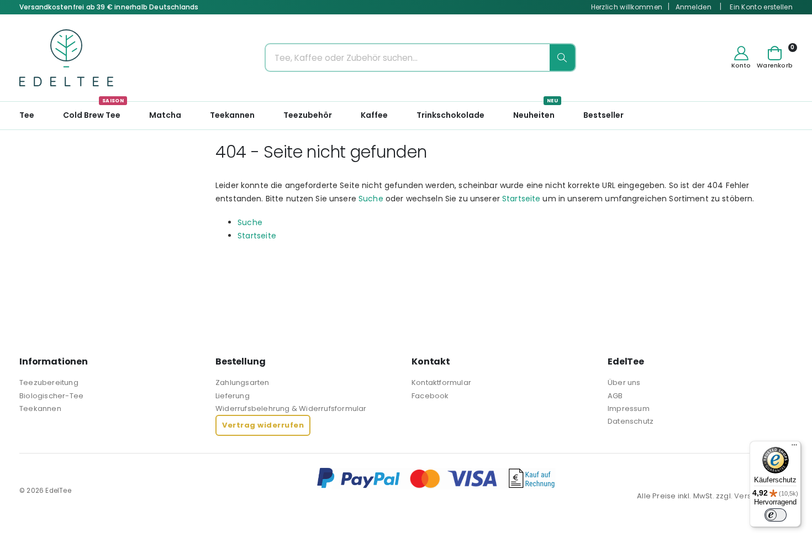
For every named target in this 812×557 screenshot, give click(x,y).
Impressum (629, 408)
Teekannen (40, 408)
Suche (370, 198)
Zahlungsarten (242, 382)
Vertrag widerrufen (263, 425)
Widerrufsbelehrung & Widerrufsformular (291, 408)
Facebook (430, 396)
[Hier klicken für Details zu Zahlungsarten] (555, 478)
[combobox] (420, 57)
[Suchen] (562, 57)
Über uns (624, 382)
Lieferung (232, 396)
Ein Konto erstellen (761, 7)
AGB (615, 396)
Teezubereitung (48, 382)
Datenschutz (630, 421)
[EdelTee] (66, 57)
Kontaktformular (441, 382)
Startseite (521, 198)
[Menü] (794, 447)
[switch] (775, 515)
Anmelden (693, 7)
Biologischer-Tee (51, 396)
